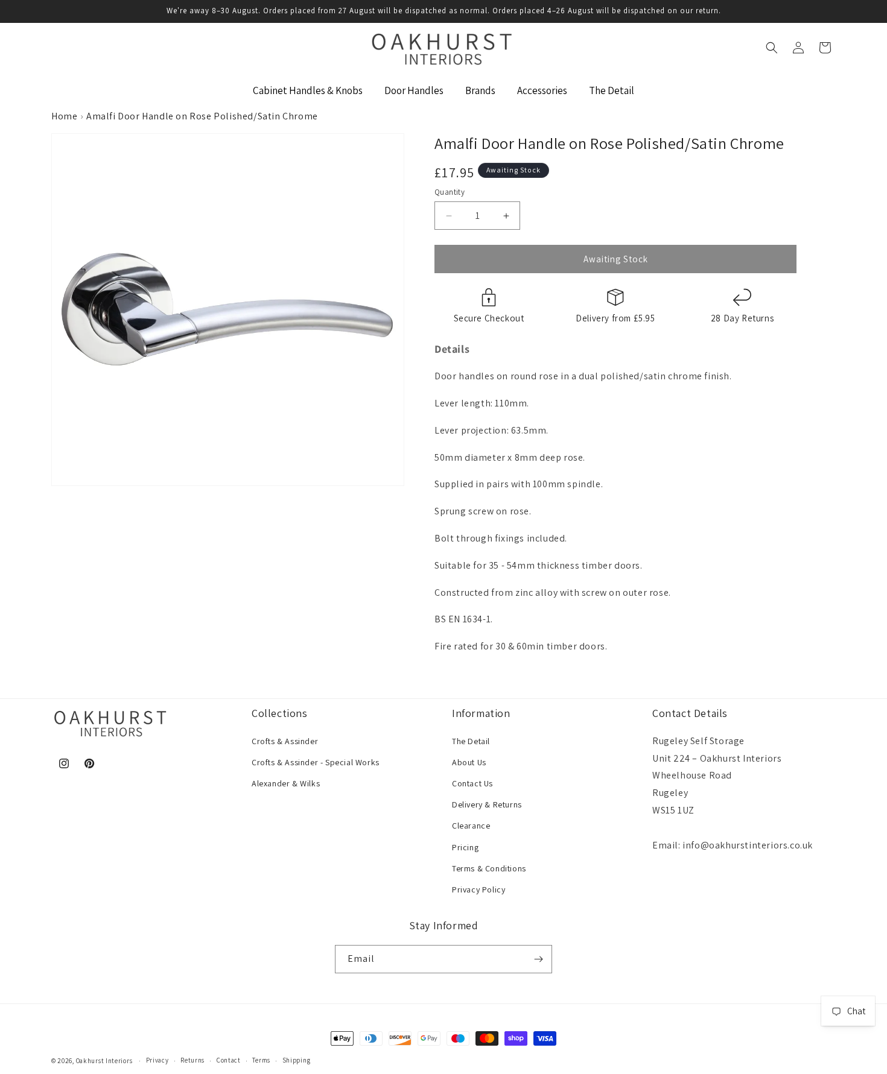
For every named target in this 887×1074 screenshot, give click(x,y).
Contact (229, 1060)
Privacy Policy (478, 889)
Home (64, 116)
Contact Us (472, 783)
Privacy (157, 1060)
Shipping (296, 1060)
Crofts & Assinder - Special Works (316, 762)
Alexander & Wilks (286, 783)
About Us (469, 762)
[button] (771, 47)
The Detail (471, 741)
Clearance (471, 825)
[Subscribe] (538, 959)
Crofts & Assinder (285, 741)
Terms (261, 1060)
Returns (192, 1060)
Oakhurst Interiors (104, 1061)
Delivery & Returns (487, 804)
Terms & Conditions (489, 868)
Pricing (465, 847)
